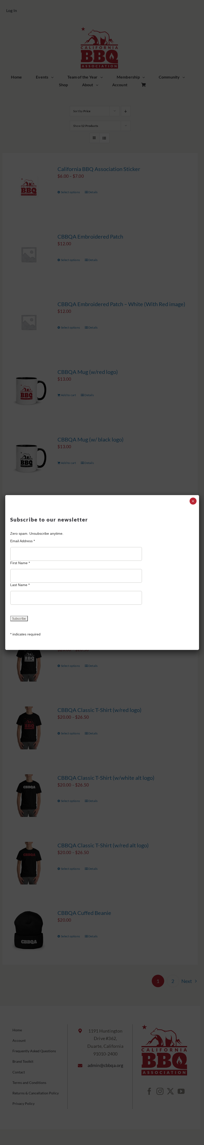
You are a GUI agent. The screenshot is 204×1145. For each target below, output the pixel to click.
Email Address (22, 541)
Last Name (20, 585)
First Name (20, 563)
